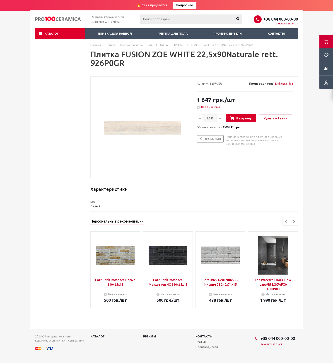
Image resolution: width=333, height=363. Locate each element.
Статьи (200, 341)
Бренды (149, 336)
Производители (227, 33)
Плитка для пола (173, 33)
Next (294, 221)
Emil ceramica (284, 83)
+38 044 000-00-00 (280, 19)
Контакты (276, 33)
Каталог (51, 33)
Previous (286, 221)
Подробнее (184, 5)
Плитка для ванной (115, 33)
